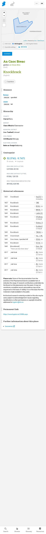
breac (6, 95)
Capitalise (10, 82)
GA (37, 3)
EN (42, 3)
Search (5, 531)
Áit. (37, 252)
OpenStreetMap (10, 47)
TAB (37, 203)
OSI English (18, 44)
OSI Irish (8, 44)
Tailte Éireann (40, 40)
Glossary (29, 531)
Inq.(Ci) (38, 197)
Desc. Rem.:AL (41, 246)
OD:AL (38, 239)
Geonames (9, 326)
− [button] (4, 15)
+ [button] (4, 12)
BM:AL (38, 210)
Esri (35, 40)
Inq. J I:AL (39, 236)
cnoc (5, 101)
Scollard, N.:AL (41, 226)
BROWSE (24, 47)
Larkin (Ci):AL (40, 213)
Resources (40, 531)
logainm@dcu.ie (18, 302)
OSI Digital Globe (31, 44)
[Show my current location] (4, 25)
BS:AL (38, 206)
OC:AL (38, 243)
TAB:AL (38, 232)
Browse (17, 531)
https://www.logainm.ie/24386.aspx (15, 314)
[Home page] (4, 4)
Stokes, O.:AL (40, 223)
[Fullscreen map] (4, 20)
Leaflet (25, 40)
